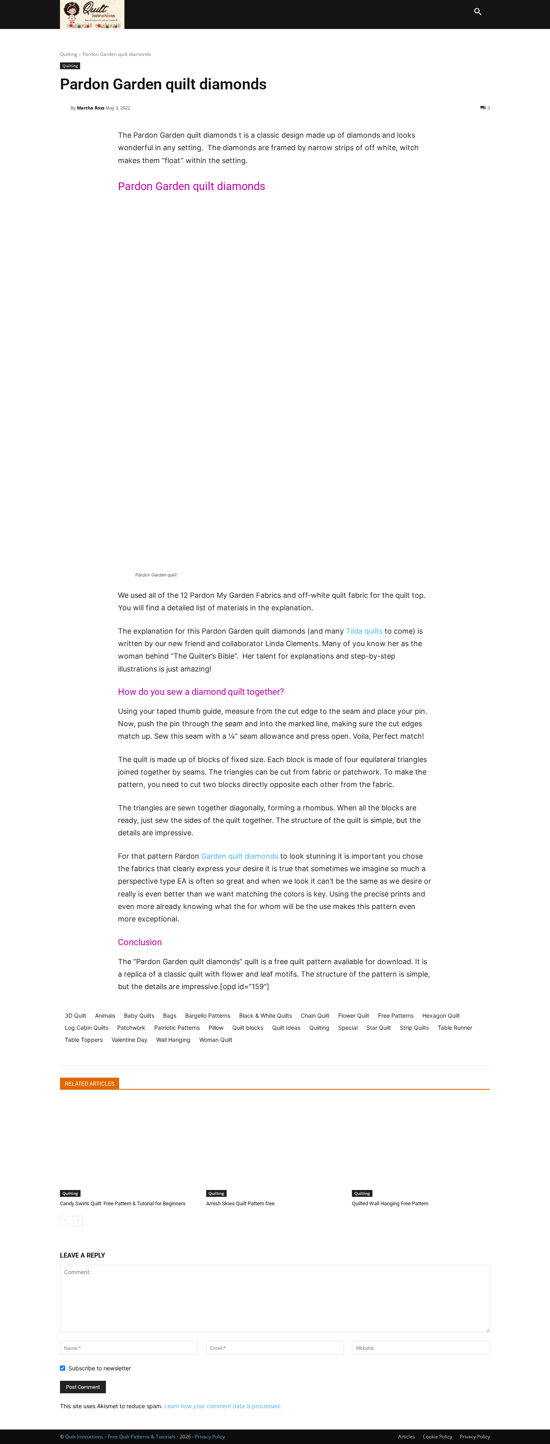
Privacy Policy (475, 1436)
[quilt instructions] (94, 14)
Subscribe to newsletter (99, 1368)
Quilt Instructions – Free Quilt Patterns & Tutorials (120, 1436)
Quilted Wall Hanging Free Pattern (390, 1203)
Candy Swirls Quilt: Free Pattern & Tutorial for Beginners (123, 1203)
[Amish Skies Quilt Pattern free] (275, 1148)
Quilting (68, 54)
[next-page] (78, 1221)
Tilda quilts (364, 631)
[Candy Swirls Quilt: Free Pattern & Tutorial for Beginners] (129, 1148)
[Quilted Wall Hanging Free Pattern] (421, 1148)
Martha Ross (90, 108)
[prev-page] (65, 1221)
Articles (406, 1436)
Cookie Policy (437, 1436)
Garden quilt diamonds (239, 856)
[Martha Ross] (65, 108)
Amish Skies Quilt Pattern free (240, 1203)
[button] (478, 12)
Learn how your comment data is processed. (222, 1406)
